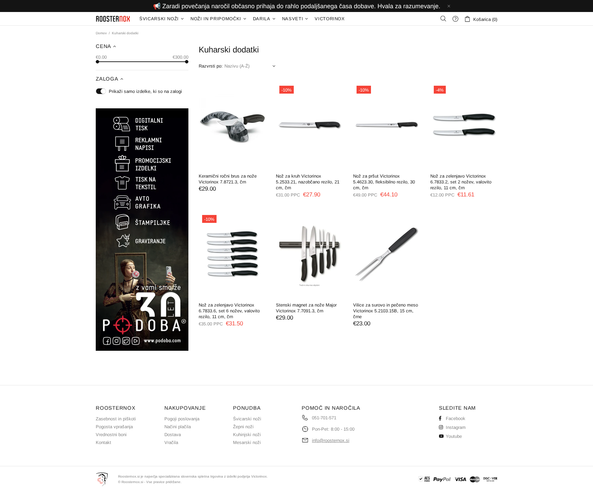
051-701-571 (324, 417)
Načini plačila (177, 426)
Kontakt (103, 442)
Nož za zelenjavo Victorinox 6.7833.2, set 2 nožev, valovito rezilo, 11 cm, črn (460, 181)
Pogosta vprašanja (114, 426)
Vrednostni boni (111, 434)
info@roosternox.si (330, 440)
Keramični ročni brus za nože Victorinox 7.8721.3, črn (228, 178)
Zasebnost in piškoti (116, 418)
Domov (101, 33)
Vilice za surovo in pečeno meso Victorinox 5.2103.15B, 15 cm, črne (385, 310)
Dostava (172, 434)
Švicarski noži (247, 418)
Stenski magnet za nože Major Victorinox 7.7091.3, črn (306, 307)
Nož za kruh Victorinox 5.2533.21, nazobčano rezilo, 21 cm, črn (307, 181)
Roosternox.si (113, 18)
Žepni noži (243, 426)
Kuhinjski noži (247, 434)
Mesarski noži (247, 442)
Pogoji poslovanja (181, 418)
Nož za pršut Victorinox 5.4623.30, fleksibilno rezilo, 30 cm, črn (384, 181)
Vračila (171, 442)
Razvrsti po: (211, 66)
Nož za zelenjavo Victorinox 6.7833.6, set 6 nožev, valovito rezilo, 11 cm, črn (229, 310)
